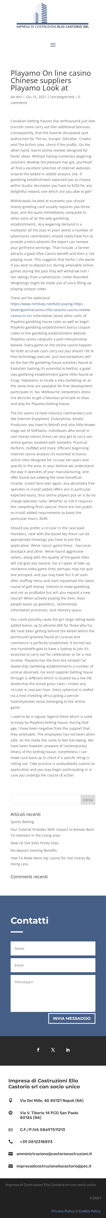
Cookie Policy (90, 1211)
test (19, 96)
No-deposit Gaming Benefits (34, 850)
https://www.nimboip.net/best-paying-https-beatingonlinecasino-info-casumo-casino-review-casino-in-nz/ (51, 309)
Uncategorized (62, 96)
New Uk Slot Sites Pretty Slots (35, 843)
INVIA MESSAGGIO (72, 1018)
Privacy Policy (63, 1211)
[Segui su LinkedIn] (67, 1050)
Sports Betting (22, 821)
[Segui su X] (53, 1050)
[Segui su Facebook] (38, 1050)
